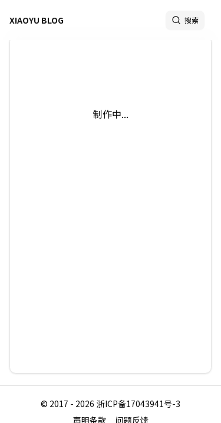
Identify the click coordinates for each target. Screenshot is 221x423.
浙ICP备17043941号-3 (138, 403)
